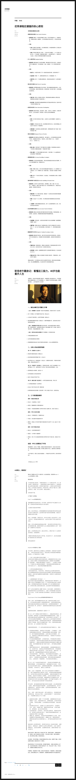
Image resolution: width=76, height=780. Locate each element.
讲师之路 (16, 34)
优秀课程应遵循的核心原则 (29, 26)
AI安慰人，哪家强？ (21, 470)
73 (14, 762)
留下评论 (16, 35)
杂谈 (15, 281)
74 (15, 762)
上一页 (56, 766)
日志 (15, 477)
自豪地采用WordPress (11, 774)
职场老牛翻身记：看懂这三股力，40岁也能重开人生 (37, 272)
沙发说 (7, 9)
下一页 (59, 766)
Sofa (15, 30)
